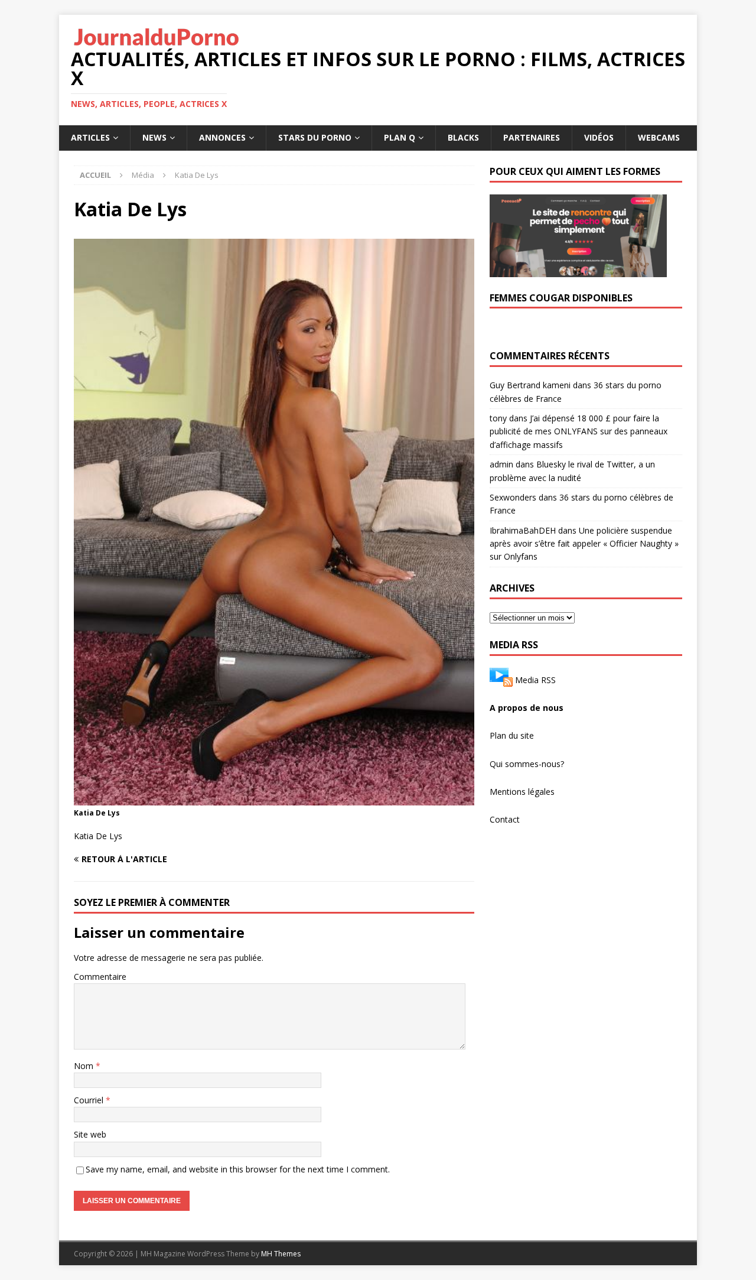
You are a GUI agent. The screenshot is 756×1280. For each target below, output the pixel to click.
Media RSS (535, 679)
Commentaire (100, 976)
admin (501, 464)
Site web (90, 1134)
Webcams (659, 137)
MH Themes (281, 1254)
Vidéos (599, 137)
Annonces (222, 137)
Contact (505, 819)
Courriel (90, 1100)
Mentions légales (522, 791)
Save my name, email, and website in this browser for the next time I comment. (238, 1169)
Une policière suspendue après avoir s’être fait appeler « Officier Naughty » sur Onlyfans (584, 544)
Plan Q (399, 137)
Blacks (463, 137)
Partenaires (531, 137)
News (154, 137)
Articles (90, 137)
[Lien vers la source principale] (501, 679)
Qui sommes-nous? (527, 763)
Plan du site (512, 735)
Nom (85, 1065)
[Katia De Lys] (274, 798)
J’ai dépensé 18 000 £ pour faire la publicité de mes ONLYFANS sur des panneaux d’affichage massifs (578, 431)
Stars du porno (314, 137)
